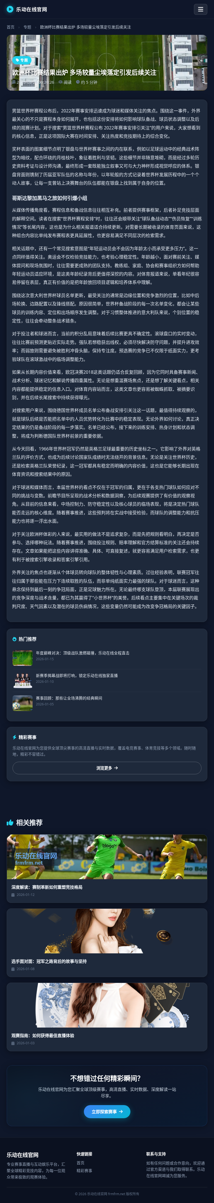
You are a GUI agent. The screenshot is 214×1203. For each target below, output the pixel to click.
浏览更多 (104, 768)
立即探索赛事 (104, 1111)
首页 (10, 27)
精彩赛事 (84, 1170)
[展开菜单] (200, 9)
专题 (27, 27)
